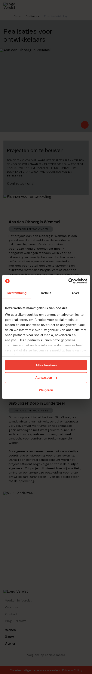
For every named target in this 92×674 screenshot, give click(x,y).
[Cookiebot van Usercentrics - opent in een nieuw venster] (68, 281)
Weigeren (46, 390)
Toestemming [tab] (16, 292)
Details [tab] (46, 292)
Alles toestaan (46, 365)
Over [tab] (75, 292)
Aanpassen (43, 377)
